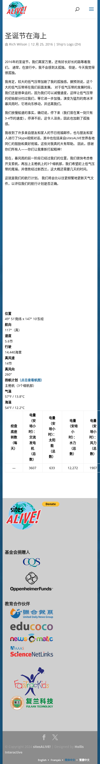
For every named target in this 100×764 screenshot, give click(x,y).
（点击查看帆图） (31, 380)
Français (56, 760)
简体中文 (70, 760)
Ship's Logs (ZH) (69, 44)
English (42, 760)
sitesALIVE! (42, 746)
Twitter (55, 739)
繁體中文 (84, 760)
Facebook (44, 739)
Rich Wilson (18, 44)
